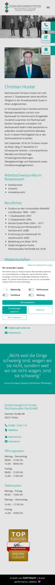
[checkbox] (5, 289)
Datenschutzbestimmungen (40, 265)
